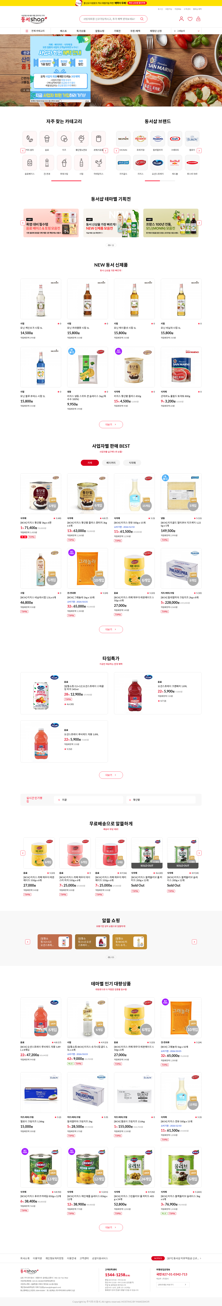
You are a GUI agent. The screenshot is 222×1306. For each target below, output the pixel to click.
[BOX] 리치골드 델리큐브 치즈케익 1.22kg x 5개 (181, 524)
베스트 (63, 30)
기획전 (117, 30)
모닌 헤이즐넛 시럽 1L (125, 327)
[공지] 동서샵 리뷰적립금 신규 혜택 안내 (183, 1258)
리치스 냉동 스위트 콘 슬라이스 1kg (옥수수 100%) (86, 397)
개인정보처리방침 (54, 1258)
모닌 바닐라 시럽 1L (171, 327)
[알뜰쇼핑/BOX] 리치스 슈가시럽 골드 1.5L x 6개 (87, 1048)
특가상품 (81, 30)
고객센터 (187, 9)
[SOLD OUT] (146, 839)
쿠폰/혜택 (135, 30)
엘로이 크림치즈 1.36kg (32, 1121)
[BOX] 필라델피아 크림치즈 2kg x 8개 (180, 597)
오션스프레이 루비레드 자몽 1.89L (81, 734)
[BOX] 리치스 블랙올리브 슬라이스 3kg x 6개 (180, 1198)
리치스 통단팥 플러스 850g (127, 396)
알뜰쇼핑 (99, 30)
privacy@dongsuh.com (52, 1287)
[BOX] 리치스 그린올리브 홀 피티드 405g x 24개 (134, 1198)
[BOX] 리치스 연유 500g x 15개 (130, 522)
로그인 (160, 9)
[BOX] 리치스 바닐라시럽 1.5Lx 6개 (38, 597)
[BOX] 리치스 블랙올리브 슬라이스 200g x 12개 (182, 879)
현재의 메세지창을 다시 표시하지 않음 (45, 101)
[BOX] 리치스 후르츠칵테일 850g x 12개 (40, 1196)
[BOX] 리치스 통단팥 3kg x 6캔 (35, 522)
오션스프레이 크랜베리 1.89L (172, 686)
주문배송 (178, 9)
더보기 (109, 424)
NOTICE (158, 1258)
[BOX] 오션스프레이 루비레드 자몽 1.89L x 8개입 (40, 1048)
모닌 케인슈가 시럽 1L (31, 327)
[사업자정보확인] (49, 1281)
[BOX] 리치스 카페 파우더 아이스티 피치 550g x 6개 (74, 879)
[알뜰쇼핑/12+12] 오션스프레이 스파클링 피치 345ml (84, 688)
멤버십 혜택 (197, 9)
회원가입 (168, 9)
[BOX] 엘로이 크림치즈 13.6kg (129, 1121)
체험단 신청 (156, 30)
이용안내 (71, 1258)
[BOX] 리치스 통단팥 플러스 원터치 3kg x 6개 (87, 524)
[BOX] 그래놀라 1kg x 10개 (81, 597)
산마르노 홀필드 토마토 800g (175, 396)
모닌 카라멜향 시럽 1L (78, 327)
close (87, 101)
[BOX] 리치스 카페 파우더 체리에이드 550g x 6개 (110, 879)
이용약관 (37, 1258)
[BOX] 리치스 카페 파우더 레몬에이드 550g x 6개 (134, 599)
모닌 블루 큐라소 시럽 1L (32, 396)
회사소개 (24, 1258)
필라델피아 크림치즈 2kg (79, 1121)
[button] (24, 90)
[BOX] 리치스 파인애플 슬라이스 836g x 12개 (87, 1198)
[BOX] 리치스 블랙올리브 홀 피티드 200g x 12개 (146, 879)
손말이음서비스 (100, 1258)
